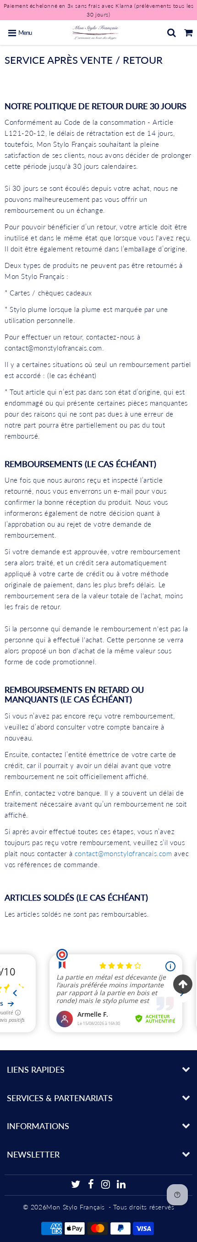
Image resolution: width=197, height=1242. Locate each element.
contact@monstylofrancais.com (123, 853)
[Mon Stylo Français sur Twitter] (76, 1186)
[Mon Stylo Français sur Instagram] (106, 1186)
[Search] (172, 32)
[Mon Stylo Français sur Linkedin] (121, 1186)
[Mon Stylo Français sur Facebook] (91, 1186)
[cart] (189, 32)
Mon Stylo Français (75, 1207)
